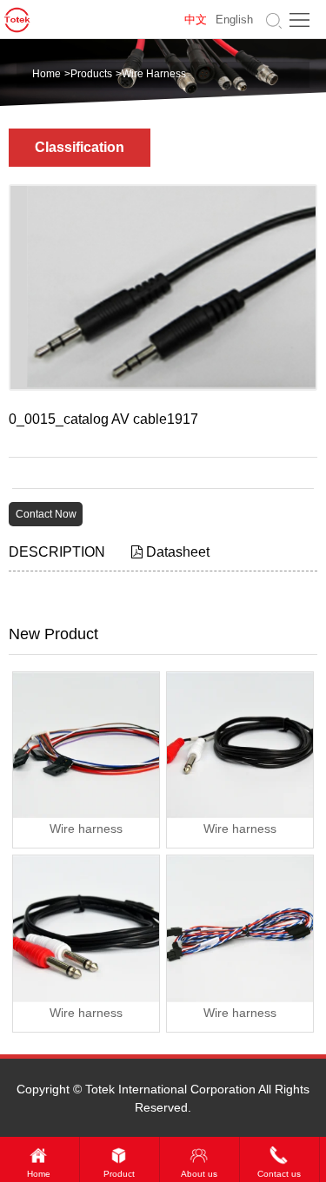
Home (46, 74)
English (234, 20)
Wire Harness (154, 74)
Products (91, 74)
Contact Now (46, 514)
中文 (195, 20)
